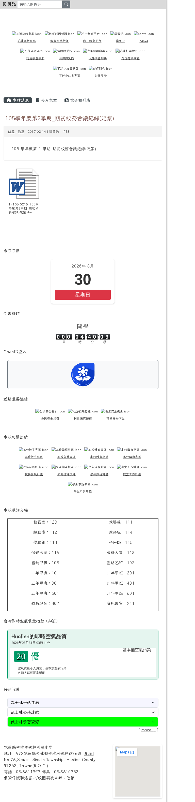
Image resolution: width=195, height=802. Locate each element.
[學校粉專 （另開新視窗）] (4, 4)
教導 (21, 131)
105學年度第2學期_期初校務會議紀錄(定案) (59, 118)
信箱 (70, 778)
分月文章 (48, 100)
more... (148, 730)
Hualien (20, 636)
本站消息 (20, 100)
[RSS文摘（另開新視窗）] (14, 4)
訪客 (11, 131)
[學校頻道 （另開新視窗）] (9, 4)
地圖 (89, 753)
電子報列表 (79, 100)
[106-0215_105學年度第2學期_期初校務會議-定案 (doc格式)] (24, 183)
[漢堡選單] (152, 15)
